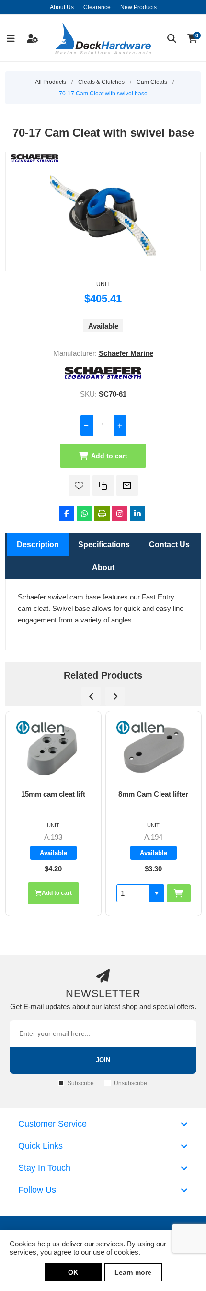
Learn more (132, 1272)
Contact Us (169, 544)
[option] (64, 813)
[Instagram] (119, 513)
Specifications (104, 544)
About (103, 567)
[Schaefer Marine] (103, 376)
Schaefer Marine (126, 353)
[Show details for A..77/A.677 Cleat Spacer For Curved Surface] (164, 750)
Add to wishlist (79, 485)
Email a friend (127, 485)
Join (103, 1060)
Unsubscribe (130, 1083)
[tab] (38, 544)
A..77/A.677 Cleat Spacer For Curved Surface (164, 802)
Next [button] (115, 696)
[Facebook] (66, 513)
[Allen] (51, 727)
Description (38, 544)
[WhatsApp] (84, 513)
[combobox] (44, 893)
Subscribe (81, 1083)
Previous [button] (91, 696)
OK (73, 1272)
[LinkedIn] (137, 513)
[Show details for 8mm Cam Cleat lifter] (64, 750)
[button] (67, 893)
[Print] (102, 513)
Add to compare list (103, 485)
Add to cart (109, 455)
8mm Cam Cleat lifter (64, 794)
